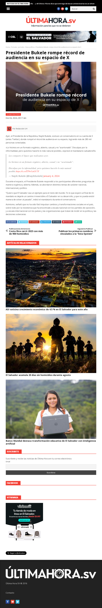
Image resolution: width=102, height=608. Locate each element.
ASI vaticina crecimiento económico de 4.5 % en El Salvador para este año (47, 309)
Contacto (10, 592)
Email (8, 461)
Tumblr (57, 222)
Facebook (12, 222)
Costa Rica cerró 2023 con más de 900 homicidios (26, 231)
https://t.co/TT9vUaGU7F (27, 171)
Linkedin (46, 222)
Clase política (29, 47)
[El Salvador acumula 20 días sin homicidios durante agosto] (51, 343)
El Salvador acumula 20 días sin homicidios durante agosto (38, 375)
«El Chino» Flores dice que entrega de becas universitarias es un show (50, 3)
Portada (14, 47)
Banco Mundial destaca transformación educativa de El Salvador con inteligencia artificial (51, 442)
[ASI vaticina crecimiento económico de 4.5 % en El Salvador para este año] (51, 277)
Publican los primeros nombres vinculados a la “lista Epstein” (76, 231)
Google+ (35, 222)
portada (21, 47)
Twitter (24, 222)
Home (8, 47)
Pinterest (69, 222)
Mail (79, 222)
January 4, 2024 (51, 175)
